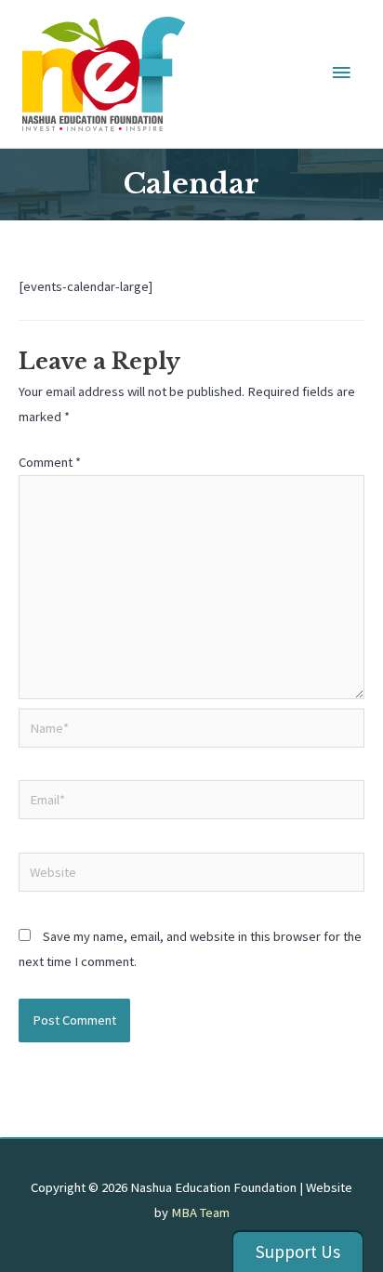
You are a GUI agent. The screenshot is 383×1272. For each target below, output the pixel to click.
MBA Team (200, 1212)
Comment (50, 462)
